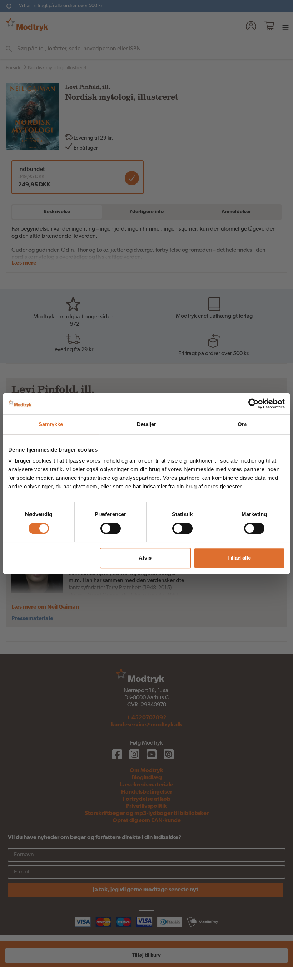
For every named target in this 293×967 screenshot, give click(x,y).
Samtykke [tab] (51, 424)
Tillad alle (239, 558)
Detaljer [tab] (147, 424)
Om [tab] (242, 424)
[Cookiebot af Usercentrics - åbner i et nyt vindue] (253, 403)
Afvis (145, 558)
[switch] (110, 528)
